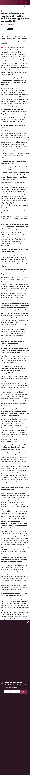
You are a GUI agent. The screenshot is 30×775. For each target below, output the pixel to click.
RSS (27, 6)
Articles (11, 6)
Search (22, 2)
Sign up (23, 692)
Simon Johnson (8, 24)
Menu (26, 2)
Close (4, 2)
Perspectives (3, 6)
